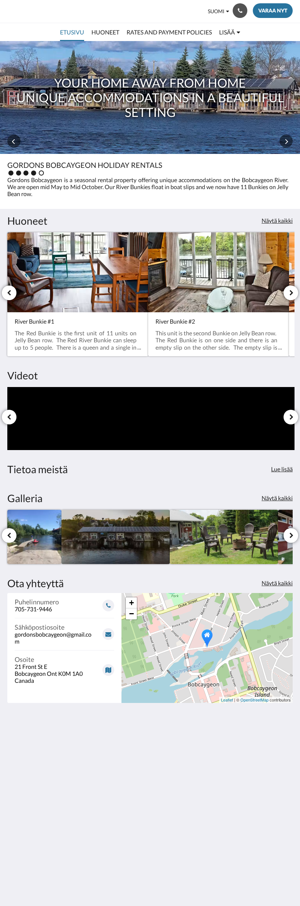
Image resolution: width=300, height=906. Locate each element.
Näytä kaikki (277, 220)
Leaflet (227, 700)
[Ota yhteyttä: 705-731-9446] (240, 10)
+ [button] (131, 602)
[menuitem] (72, 32)
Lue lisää (282, 468)
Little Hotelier (167, 861)
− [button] (131, 613)
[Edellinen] (9, 293)
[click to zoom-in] (34, 537)
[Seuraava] (291, 293)
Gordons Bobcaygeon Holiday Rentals (68, 11)
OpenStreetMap (254, 700)
